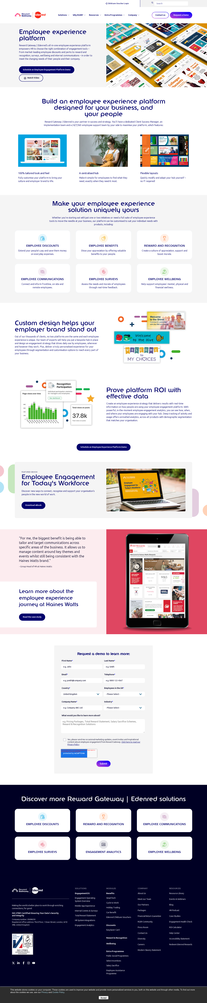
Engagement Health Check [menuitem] (180, 922)
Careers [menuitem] (141, 944)
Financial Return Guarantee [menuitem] (149, 916)
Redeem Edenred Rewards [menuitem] (180, 944)
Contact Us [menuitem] (142, 933)
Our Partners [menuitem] (143, 905)
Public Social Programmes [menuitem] (117, 956)
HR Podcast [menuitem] (174, 910)
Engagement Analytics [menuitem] (84, 925)
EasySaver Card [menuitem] (113, 930)
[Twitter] (13, 963)
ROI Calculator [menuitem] (175, 927)
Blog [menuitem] (171, 905)
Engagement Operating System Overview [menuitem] (85, 899)
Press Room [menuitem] (143, 927)
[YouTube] (33, 963)
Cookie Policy (58, 992)
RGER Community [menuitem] (145, 922)
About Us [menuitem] (142, 893)
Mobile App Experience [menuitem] (85, 906)
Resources (94, 15)
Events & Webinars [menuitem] (177, 899)
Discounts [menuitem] (111, 925)
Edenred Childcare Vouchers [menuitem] (118, 917)
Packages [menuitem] (142, 910)
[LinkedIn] (18, 963)
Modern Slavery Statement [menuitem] (149, 950)
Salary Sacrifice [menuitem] (112, 965)
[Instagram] (28, 963)
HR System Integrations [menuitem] (85, 920)
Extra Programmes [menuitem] (115, 951)
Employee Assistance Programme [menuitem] (115, 972)
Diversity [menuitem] (141, 939)
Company (132, 15)
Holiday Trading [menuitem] (113, 907)
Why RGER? (78, 15)
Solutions (62, 15)
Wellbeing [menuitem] (111, 943)
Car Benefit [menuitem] (111, 912)
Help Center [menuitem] (174, 933)
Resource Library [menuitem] (176, 893)
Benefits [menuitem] (110, 893)
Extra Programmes (113, 15)
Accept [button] (104, 997)
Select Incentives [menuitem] (113, 961)
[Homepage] (30, 15)
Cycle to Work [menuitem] (112, 903)
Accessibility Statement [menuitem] (179, 939)
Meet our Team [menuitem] (144, 899)
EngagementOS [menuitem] (82, 893)
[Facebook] (23, 963)
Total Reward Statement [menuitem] (85, 915)
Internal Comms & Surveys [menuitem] (86, 911)
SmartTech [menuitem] (111, 898)
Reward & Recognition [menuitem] (116, 938)
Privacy (44, 992)
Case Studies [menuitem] (175, 916)
